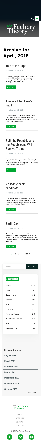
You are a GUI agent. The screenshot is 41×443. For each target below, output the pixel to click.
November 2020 (11, 383)
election (9, 300)
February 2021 (11, 366)
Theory (8, 285)
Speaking (20, 418)
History (8, 323)
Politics (8, 290)
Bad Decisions (11, 328)
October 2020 (10, 389)
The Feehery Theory (21, 30)
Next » (27, 253)
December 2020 (11, 377)
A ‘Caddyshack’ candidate (15, 186)
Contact (20, 426)
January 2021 (10, 372)
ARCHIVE (19, 422)
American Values (12, 314)
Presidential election (14, 319)
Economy (9, 309)
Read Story (10, 87)
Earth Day (12, 223)
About (20, 414)
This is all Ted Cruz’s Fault (19, 103)
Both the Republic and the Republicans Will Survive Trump (20, 144)
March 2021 (9, 361)
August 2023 (10, 355)
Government (11, 295)
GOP (7, 304)
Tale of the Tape (16, 65)
